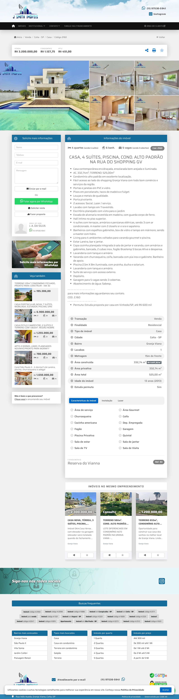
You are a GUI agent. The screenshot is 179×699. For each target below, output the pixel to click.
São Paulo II (20, 643)
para (29, 616)
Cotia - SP (39, 37)
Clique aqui (20, 399)
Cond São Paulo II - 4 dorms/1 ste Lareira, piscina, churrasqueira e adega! (35, 368)
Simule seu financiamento (78, 26)
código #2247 (25, 621)
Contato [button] (53, 26)
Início (19, 37)
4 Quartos (99, 653)
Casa (49, 37)
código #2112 (131, 621)
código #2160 (31, 611)
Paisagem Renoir (22, 658)
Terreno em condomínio (65, 648)
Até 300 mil (139, 638)
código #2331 (137, 616)
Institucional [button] (36, 26)
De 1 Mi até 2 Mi (141, 648)
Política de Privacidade (132, 690)
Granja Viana (20, 638)
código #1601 (153, 621)
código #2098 (54, 611)
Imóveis (22, 26)
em (101, 611)
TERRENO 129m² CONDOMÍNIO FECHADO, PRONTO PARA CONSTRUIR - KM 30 (35, 284)
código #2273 (110, 621)
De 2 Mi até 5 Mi (142, 653)
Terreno (58, 658)
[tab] (83, 400)
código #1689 (116, 616)
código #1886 (76, 611)
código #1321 (49, 616)
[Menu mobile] (13, 26)
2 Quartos (99, 643)
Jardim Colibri (20, 653)
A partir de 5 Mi (141, 658)
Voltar (161, 37)
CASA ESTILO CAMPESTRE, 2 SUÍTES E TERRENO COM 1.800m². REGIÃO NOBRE (34, 326)
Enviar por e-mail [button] (37, 188)
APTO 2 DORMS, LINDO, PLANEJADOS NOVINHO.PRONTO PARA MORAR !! (33, 347)
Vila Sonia (19, 648)
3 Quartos (99, 648)
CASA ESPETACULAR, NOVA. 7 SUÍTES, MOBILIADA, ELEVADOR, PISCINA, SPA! (33, 305)
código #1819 (47, 621)
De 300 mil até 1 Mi (143, 643)
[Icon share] (161, 581)
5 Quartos (99, 658)
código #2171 (146, 611)
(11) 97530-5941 (156, 8)
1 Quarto (98, 638)
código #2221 (94, 616)
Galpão (57, 653)
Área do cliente (154, 26)
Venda (28, 37)
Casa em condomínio (64, 643)
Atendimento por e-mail (71, 680)
